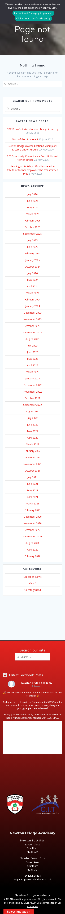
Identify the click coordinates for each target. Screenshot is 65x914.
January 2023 (32, 378)
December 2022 (33, 385)
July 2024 (33, 273)
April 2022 (32, 437)
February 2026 (32, 220)
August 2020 (32, 543)
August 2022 (32, 411)
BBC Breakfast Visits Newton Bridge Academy (32, 129)
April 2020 (32, 549)
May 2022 (32, 431)
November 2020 (32, 523)
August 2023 (32, 339)
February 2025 (32, 253)
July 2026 (33, 194)
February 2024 (32, 299)
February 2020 (32, 556)
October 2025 (32, 227)
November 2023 (32, 319)
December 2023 (33, 312)
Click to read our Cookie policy (33, 18)
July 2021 (33, 477)
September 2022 (32, 404)
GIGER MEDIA (30, 902)
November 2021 (32, 464)
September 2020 (32, 536)
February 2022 (32, 450)
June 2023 (32, 352)
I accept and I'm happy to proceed (33, 13)
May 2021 (32, 490)
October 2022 (32, 398)
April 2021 (32, 497)
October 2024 (32, 266)
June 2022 (32, 424)
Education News (32, 576)
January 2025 (32, 260)
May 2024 (32, 279)
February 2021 (32, 510)
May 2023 (32, 358)
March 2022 (32, 444)
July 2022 (33, 418)
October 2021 (32, 470)
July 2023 (33, 345)
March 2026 (32, 214)
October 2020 (32, 529)
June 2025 (32, 247)
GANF (32, 583)
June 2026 (32, 200)
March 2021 (32, 503)
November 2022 (32, 391)
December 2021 (33, 457)
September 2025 (32, 233)
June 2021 (32, 483)
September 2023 (32, 332)
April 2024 (32, 286)
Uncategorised (32, 590)
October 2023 (32, 325)
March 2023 (32, 372)
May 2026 (32, 207)
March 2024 (32, 293)
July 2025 (33, 240)
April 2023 (32, 365)
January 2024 (32, 306)
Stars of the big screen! (25, 139)
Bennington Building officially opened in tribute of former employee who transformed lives (32, 170)
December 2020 (33, 516)
